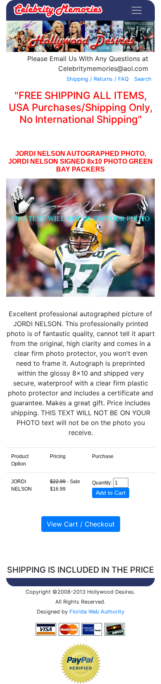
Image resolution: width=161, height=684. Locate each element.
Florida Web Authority (96, 612)
